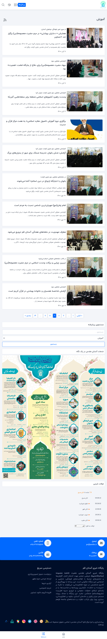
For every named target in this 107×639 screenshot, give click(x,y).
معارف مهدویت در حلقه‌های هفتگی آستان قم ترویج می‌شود (37, 232)
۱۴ (35, 315)
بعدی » (28, 315)
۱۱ (45, 315)
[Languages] (9, 5)
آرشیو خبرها (46, 583)
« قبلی (79, 315)
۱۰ (50, 315)
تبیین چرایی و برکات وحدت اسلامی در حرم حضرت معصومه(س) (35, 262)
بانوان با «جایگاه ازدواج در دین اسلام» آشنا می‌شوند (41, 181)
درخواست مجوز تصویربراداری (39, 574)
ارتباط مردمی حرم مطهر (41, 578)
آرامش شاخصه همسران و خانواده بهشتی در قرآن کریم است (37, 291)
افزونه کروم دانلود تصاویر (41, 592)
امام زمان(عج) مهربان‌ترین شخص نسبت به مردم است (40, 205)
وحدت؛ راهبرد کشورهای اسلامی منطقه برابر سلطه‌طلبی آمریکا (37, 97)
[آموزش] (5, 19)
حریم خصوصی (45, 588)
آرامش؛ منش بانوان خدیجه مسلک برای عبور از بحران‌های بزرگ (36, 152)
